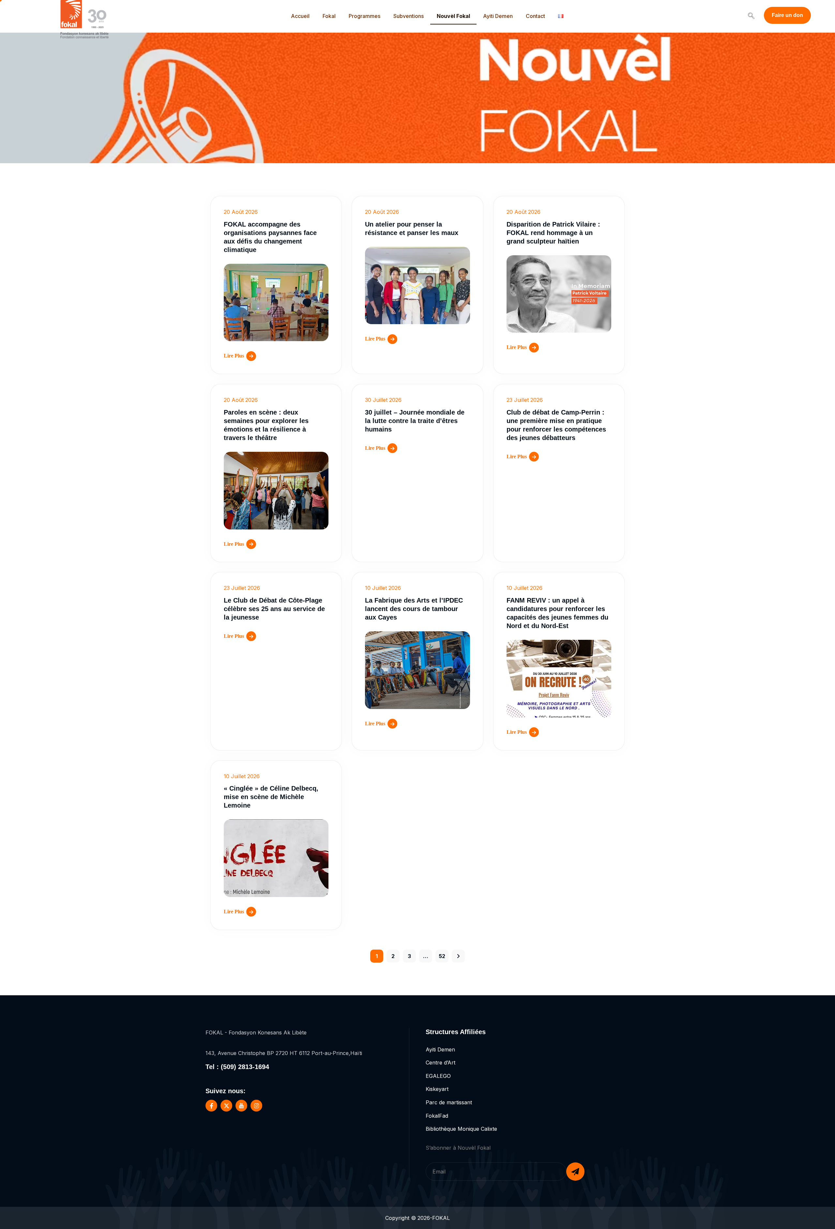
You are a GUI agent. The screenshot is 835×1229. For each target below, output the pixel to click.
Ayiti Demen (498, 16)
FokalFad (437, 1115)
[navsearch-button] (751, 16)
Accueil (300, 16)
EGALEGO (438, 1076)
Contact (535, 16)
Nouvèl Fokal (453, 16)
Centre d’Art (440, 1062)
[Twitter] (226, 1105)
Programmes (364, 16)
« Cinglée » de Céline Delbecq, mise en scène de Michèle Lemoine (271, 797)
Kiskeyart (437, 1089)
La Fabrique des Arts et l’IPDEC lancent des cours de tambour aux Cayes (414, 609)
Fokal (329, 16)
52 (442, 956)
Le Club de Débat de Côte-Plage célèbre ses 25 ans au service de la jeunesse (274, 609)
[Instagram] (256, 1105)
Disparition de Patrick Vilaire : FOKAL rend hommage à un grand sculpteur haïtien (553, 233)
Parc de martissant (449, 1102)
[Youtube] (241, 1105)
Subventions (408, 16)
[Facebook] (211, 1105)
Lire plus (234, 355)
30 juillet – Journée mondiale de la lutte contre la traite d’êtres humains (414, 421)
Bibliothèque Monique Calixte (461, 1129)
